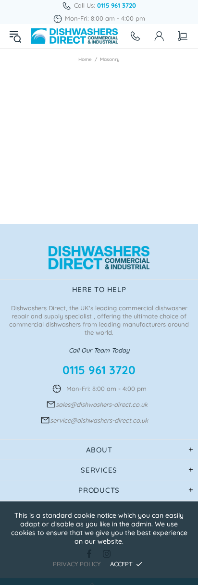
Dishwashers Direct (74, 36)
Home (85, 59)
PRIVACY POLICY (76, 564)
